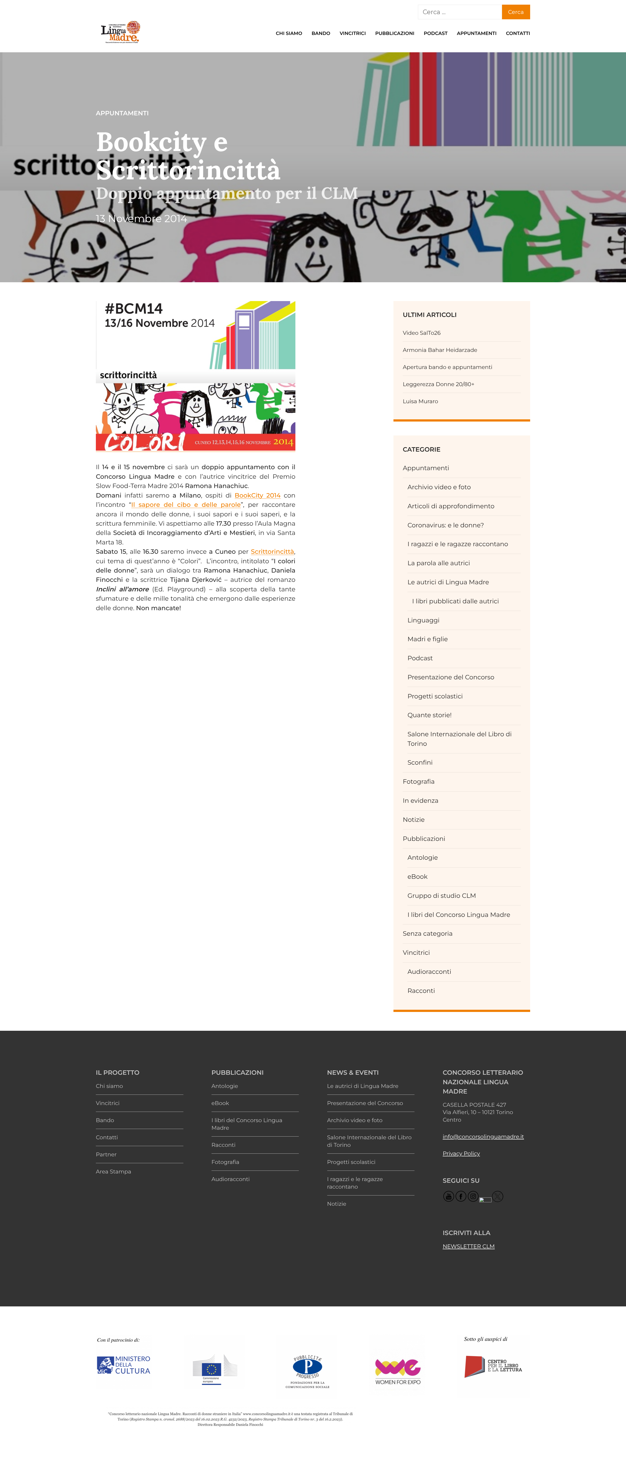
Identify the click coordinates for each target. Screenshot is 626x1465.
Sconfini (420, 762)
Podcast (435, 33)
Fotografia (419, 781)
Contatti (518, 33)
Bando (321, 33)
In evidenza (420, 800)
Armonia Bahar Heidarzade (440, 350)
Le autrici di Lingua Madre (448, 582)
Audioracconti (429, 972)
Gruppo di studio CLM (441, 896)
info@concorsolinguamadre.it (483, 1136)
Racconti (421, 991)
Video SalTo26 (422, 332)
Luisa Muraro (420, 401)
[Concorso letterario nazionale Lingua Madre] (120, 43)
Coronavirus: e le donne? (445, 525)
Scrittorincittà (272, 551)
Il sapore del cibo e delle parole (186, 505)
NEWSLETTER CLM (469, 1246)
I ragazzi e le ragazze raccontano (457, 544)
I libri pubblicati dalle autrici (455, 601)
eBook (417, 876)
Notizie (414, 820)
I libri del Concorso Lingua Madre (458, 915)
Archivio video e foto (439, 487)
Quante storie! (429, 715)
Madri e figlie (427, 639)
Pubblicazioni (394, 33)
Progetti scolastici (435, 696)
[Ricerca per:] (460, 12)
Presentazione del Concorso (450, 677)
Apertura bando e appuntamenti (447, 367)
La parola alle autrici (438, 563)
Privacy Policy (461, 1153)
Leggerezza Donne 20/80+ (438, 384)
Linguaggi (423, 620)
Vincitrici (353, 33)
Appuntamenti (477, 33)
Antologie (422, 857)
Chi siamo (289, 33)
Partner (106, 1154)
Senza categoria (428, 933)
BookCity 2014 (258, 495)
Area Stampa (113, 1171)
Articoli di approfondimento (450, 506)
